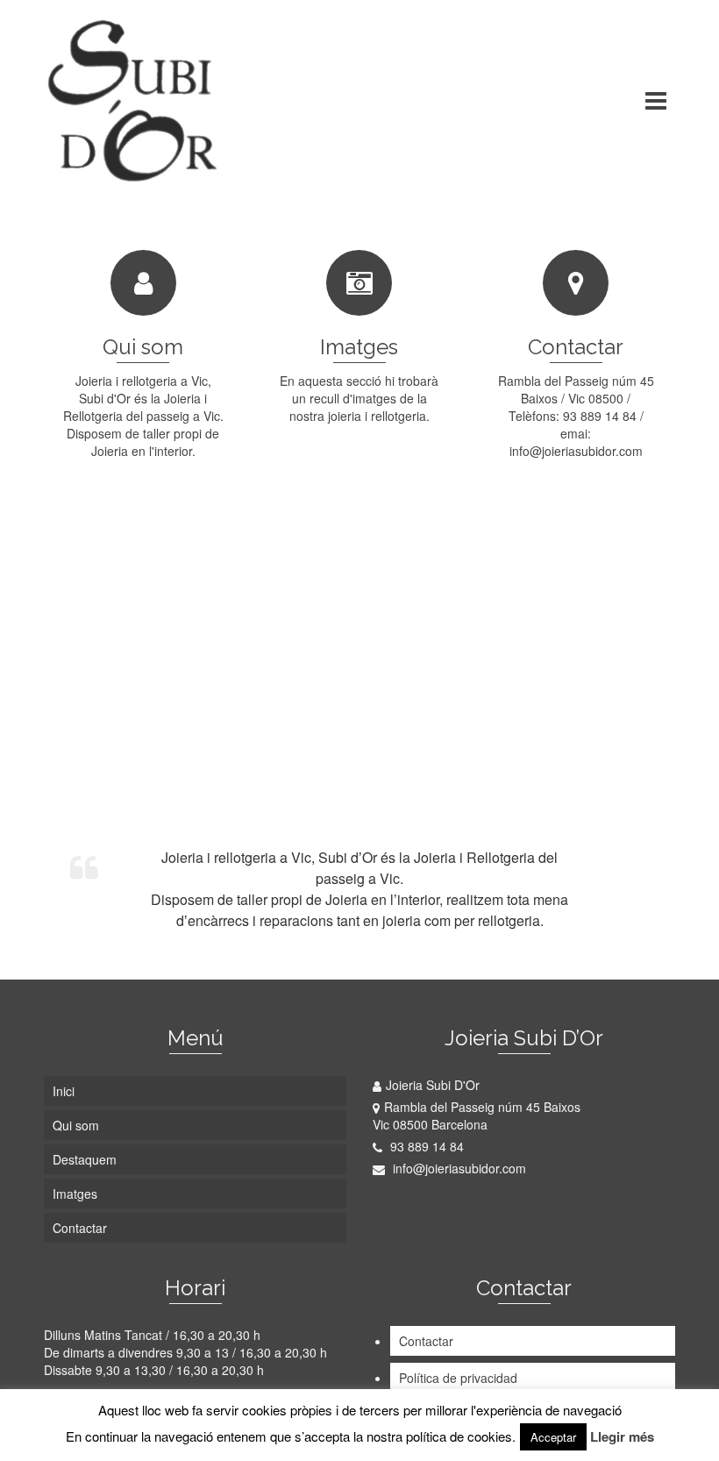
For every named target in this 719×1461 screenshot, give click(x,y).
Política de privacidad (458, 1377)
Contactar (426, 1341)
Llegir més (622, 1436)
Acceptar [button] (553, 1437)
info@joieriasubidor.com (457, 1168)
